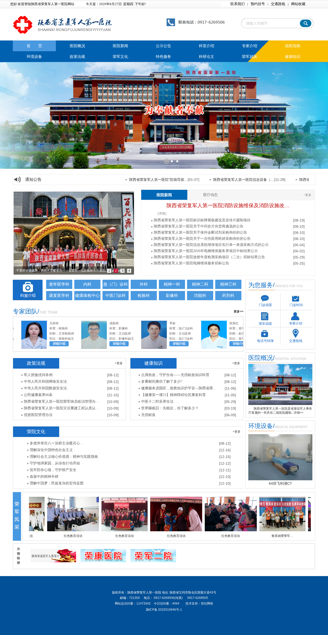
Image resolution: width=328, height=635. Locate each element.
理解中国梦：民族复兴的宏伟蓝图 (57, 483)
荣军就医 (249, 57)
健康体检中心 (87, 295)
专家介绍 (249, 46)
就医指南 (292, 46)
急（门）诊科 (115, 284)
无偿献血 (148, 415)
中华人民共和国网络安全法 (45, 381)
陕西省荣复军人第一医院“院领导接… (134, 180)
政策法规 (77, 57)
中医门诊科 (115, 295)
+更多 (307, 195)
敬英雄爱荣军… (248, 536)
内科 (87, 284)
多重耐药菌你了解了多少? (161, 381)
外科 (144, 284)
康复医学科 (59, 295)
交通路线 (278, 4)
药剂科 (228, 295)
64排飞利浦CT (280, 483)
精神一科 (172, 284)
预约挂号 (258, 4)
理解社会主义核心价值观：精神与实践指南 (64, 457)
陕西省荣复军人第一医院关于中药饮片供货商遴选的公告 (198, 226)
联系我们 (237, 4)
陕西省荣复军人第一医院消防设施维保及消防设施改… (228, 205)
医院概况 (77, 46)
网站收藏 (298, 4)
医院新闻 (120, 46)
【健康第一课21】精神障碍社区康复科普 (173, 395)
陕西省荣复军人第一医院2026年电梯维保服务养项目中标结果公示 (206, 251)
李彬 (155, 323)
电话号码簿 (265, 341)
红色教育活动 (39, 536)
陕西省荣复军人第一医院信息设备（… (219, 180)
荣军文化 (120, 57)
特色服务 (163, 57)
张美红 (216, 323)
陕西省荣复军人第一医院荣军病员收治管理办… (61, 401)
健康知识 (292, 57)
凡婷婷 (36, 323)
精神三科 (228, 284)
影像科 (172, 295)
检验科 (144, 295)
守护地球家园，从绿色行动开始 (55, 463)
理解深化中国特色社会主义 (51, 450)
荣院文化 (36, 431)
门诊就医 (265, 305)
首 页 (34, 46)
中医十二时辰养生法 (157, 401)
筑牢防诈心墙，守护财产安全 (53, 470)
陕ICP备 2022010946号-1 (164, 609)
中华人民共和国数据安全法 (45, 388)
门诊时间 (296, 305)
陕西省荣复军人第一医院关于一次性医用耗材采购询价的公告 (202, 239)
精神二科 (200, 284)
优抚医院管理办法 (38, 415)
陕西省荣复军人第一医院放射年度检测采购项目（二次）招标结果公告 (209, 257)
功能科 (200, 295)
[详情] (162, 213)
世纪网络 (207, 603)
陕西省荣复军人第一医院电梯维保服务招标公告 (191, 263)
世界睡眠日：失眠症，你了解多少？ (170, 408)
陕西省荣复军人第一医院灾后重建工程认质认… (61, 408)
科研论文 (206, 57)
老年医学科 (59, 284)
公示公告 (163, 46)
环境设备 (34, 57)
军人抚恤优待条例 (38, 375)
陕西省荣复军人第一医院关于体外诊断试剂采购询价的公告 (200, 232)
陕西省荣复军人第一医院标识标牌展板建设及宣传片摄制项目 (202, 220)
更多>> (238, 311)
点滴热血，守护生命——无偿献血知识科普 (175, 375)
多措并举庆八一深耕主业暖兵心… (57, 443)
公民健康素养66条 (38, 395)
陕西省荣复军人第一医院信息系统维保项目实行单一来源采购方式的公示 (211, 245)
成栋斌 (96, 323)
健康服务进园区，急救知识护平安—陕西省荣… (179, 388)
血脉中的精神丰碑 (44, 476)
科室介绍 (206, 46)
